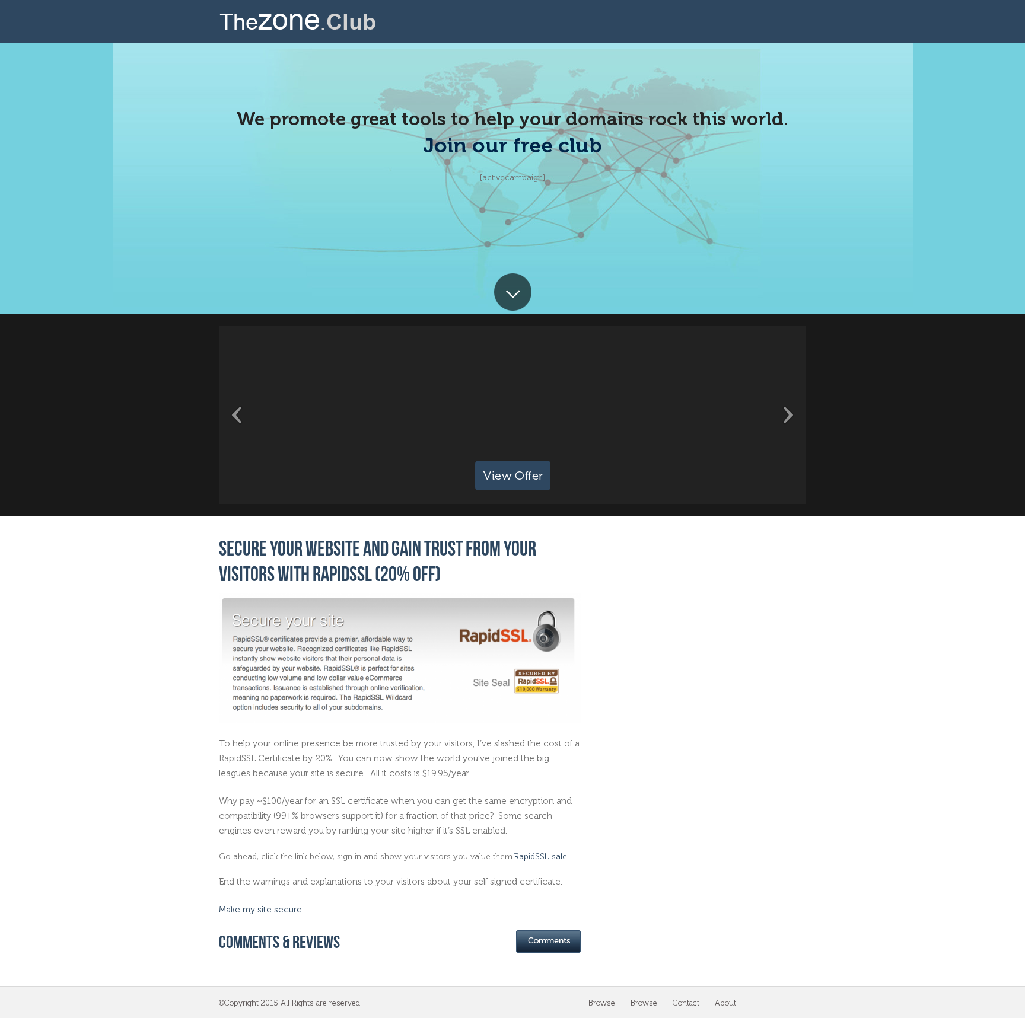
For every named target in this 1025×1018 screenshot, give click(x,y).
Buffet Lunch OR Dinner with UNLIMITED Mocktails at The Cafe (512, 415)
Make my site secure (260, 909)
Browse (601, 1002)
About (725, 1002)
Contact (686, 1002)
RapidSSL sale (540, 856)
